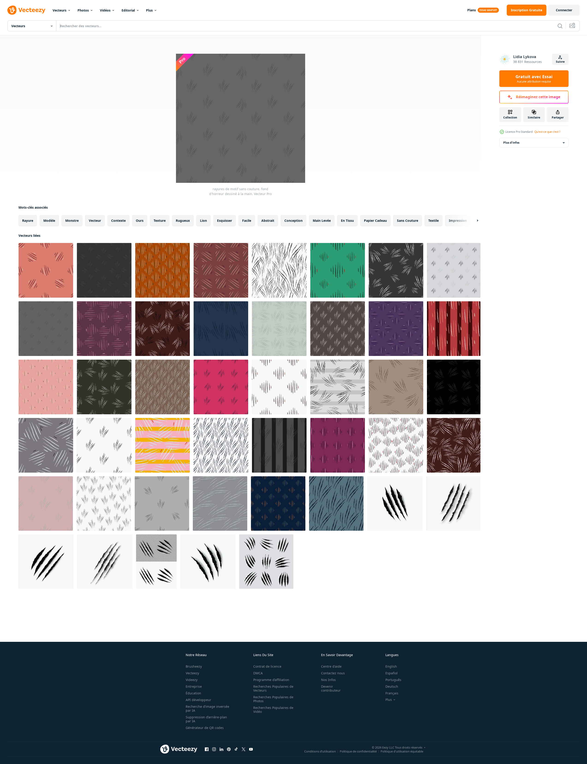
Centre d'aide (331, 666)
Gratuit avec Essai (533, 78)
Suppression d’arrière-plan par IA (206, 719)
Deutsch (391, 686)
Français (391, 693)
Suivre (560, 62)
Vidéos (105, 10)
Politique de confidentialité (358, 751)
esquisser (224, 220)
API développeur (198, 700)
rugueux (183, 220)
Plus (149, 10)
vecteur (95, 220)
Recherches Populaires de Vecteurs (273, 688)
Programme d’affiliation (271, 680)
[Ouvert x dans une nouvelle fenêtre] (243, 749)
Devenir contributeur (331, 688)
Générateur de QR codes (205, 728)
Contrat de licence (267, 666)
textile (433, 220)
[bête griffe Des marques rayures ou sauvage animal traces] (104, 561)
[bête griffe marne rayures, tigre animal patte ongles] (207, 561)
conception (293, 220)
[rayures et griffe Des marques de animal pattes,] (266, 561)
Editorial (128, 10)
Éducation (193, 693)
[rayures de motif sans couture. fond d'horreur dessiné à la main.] (45, 270)
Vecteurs (59, 10)
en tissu (347, 220)
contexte (118, 220)
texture (160, 220)
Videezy (191, 680)
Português (393, 680)
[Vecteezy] (26, 10)
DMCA (258, 673)
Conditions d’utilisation (320, 751)
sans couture (407, 220)
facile (246, 220)
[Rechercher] (560, 26)
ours (139, 220)
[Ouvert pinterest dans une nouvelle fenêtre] (229, 749)
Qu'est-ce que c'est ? (547, 132)
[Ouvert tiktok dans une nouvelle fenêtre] (236, 749)
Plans (471, 10)
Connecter (564, 10)
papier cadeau (375, 220)
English (391, 666)
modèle (49, 220)
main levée (322, 220)
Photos (83, 10)
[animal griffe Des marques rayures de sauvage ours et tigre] (453, 503)
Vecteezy (192, 673)
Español (391, 673)
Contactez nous (333, 673)
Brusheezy (194, 666)
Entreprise (194, 686)
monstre (72, 220)
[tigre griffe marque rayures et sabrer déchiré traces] (395, 503)
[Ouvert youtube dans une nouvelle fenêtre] (251, 749)
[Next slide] (473, 220)
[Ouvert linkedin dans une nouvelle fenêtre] (221, 749)
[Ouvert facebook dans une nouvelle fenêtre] (207, 749)
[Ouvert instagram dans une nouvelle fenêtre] (214, 749)
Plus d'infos (511, 143)
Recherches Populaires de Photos (273, 699)
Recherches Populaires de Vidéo (273, 709)
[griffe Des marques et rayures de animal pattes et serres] (156, 561)
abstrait (267, 220)
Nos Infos (328, 680)
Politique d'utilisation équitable (402, 751)
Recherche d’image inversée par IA (207, 708)
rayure (27, 220)
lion (203, 220)
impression (458, 220)
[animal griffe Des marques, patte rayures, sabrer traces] (46, 561)
